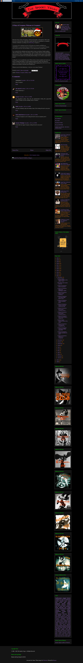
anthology (60, 631)
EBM (56, 629)
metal (68, 625)
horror (69, 598)
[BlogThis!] (33, 70)
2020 (58, 259)
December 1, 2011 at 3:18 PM (31, 114)
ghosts (61, 619)
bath (68, 619)
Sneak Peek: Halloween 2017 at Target (65, 135)
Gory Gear (60, 635)
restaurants (58, 611)
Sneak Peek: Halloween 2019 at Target (65, 183)
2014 (58, 270)
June (59, 348)
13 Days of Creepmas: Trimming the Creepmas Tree (62, 325)
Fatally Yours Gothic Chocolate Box (65, 191)
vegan (64, 598)
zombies (65, 620)
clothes (69, 616)
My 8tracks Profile (59, 122)
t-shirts (56, 623)
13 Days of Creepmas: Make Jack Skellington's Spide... (62, 289)
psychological (68, 629)
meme (62, 636)
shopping (57, 599)
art (58, 606)
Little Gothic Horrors (20, 114)
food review (58, 602)
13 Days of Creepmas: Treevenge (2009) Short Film (62, 329)
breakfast (63, 618)
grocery (64, 617)
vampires (64, 630)
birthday (64, 627)
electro (63, 631)
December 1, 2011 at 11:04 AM (27, 80)
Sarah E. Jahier (65, 24)
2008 (58, 361)
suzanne (17, 96)
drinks (69, 620)
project (69, 635)
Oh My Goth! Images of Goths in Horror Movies (65, 174)
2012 (58, 274)
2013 (58, 272)
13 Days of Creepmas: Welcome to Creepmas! (62, 336)
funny (59, 629)
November (60, 340)
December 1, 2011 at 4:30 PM (31, 123)
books (59, 616)
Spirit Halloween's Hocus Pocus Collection (65, 164)
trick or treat (57, 617)
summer (63, 615)
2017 (58, 265)
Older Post (48, 150)
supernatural (57, 630)
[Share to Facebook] (36, 70)
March (59, 354)
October (59, 341)
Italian (61, 627)
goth (65, 602)
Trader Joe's (64, 621)
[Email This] (32, 70)
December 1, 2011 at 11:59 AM (27, 88)
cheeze (69, 621)
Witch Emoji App (64, 144)
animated (69, 627)
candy (62, 617)
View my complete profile (60, 31)
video (63, 612)
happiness (62, 616)
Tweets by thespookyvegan (60, 105)
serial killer (68, 628)
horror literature (67, 624)
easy (61, 624)
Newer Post (15, 150)
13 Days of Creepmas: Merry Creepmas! (62, 286)
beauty (69, 610)
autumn (63, 603)
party (59, 627)
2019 (58, 261)
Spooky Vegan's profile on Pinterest (62, 642)
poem (66, 631)
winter (29, 72)
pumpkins (57, 603)
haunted (57, 621)
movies (57, 601)
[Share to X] (34, 70)
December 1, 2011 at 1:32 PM (26, 96)
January (59, 357)
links (56, 627)
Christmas (18, 72)
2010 (58, 359)
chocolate (69, 618)
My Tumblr (57, 120)
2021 (58, 258)
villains (69, 636)
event (69, 601)
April (59, 352)
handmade (61, 623)
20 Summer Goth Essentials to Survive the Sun (65, 154)
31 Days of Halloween (65, 599)
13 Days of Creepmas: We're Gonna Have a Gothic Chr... (62, 317)
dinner (64, 608)
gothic (69, 602)
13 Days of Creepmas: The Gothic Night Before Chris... (62, 297)
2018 (58, 263)
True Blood (66, 636)
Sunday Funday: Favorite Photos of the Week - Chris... (63, 280)
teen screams (65, 635)
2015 (58, 268)
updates (63, 629)
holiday (26, 72)
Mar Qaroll (18, 88)
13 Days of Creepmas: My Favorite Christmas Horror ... (62, 309)
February (60, 355)
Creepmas (22, 72)
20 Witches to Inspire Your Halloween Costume (65, 220)
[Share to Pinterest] (37, 70)
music (66, 616)
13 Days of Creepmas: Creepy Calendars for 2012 (62, 333)
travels (60, 621)
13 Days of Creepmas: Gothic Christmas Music (62, 301)
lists (61, 606)
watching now (62, 607)
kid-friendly (68, 626)
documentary (58, 628)
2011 (58, 275)
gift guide (69, 617)
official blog (31, 42)
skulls (56, 607)
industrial (64, 626)
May (59, 350)
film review (60, 608)
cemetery (61, 625)
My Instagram (58, 118)
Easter (56, 635)
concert (60, 632)
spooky (63, 610)
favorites (65, 614)
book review (68, 623)
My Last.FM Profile (59, 124)
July (59, 347)
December (60, 277)
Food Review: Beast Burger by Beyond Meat (65, 210)
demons (64, 625)
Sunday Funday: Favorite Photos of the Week (63, 321)
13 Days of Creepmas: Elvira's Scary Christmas (62, 293)
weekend (69, 632)
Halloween (58, 598)
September (60, 343)
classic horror (60, 620)
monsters (57, 618)
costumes (57, 619)
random (63, 628)
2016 (58, 266)
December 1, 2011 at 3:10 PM (24, 106)
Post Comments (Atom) (34, 155)
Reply (17, 84)
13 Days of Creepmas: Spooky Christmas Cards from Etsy (62, 305)
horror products (67, 606)
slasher (56, 624)
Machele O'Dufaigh (20, 123)
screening (64, 632)
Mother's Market (57, 636)
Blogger (54, 660)
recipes (64, 611)
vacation (57, 625)
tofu (63, 636)
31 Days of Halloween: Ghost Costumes (65, 200)
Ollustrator (45, 660)
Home (32, 150)
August (59, 345)
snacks (59, 615)
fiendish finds (63, 601)
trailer (61, 630)
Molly (17, 106)
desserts (63, 605)
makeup (64, 619)
